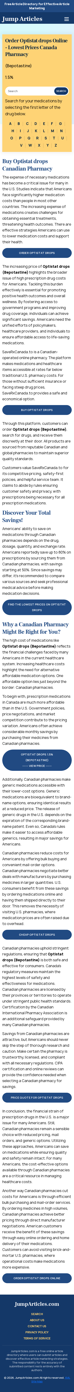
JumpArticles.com (37, 1304)
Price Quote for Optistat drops (37, 1097)
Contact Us (37, 1326)
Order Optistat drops (37, 253)
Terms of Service (37, 1338)
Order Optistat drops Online (37, 1278)
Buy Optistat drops (37, 410)
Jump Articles (22, 19)
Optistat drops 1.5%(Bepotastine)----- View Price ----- (37, 760)
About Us (37, 1320)
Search (61, 91)
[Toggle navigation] (66, 19)
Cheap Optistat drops (37, 934)
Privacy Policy (37, 1332)
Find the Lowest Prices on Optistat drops (37, 607)
